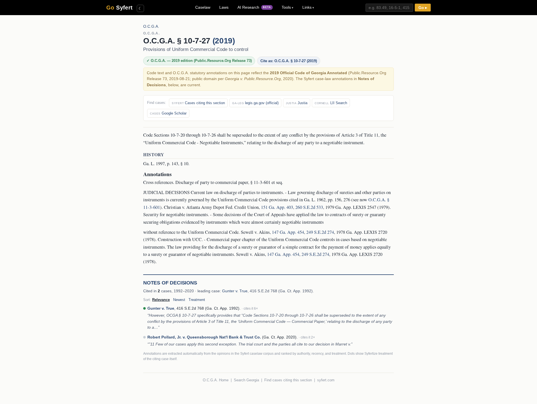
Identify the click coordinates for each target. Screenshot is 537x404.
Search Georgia (246, 380)
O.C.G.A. (151, 26)
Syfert (119, 7)
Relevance (161, 300)
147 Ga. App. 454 (288, 232)
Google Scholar (168, 113)
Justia (296, 103)
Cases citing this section (198, 103)
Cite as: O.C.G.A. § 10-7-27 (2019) (288, 61)
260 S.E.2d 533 (309, 207)
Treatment (197, 300)
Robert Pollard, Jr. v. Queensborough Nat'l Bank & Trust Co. (204, 337)
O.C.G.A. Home (216, 380)
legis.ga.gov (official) (255, 103)
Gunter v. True (235, 291)
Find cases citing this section (288, 380)
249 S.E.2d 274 (320, 232)
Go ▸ (422, 8)
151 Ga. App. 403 (277, 207)
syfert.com (326, 380)
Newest (179, 300)
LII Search (331, 103)
